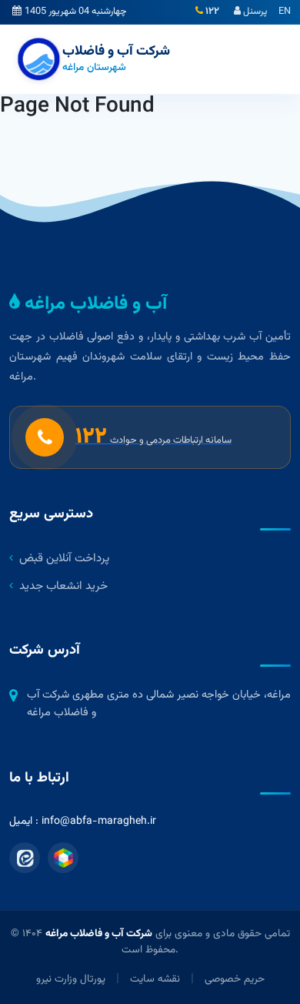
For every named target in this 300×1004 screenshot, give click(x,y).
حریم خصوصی (235, 979)
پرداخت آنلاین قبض (64, 558)
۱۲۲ (211, 12)
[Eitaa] (24, 857)
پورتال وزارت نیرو (70, 979)
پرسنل (254, 12)
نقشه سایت (155, 979)
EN (284, 12)
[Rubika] (63, 857)
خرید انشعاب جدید (63, 586)
